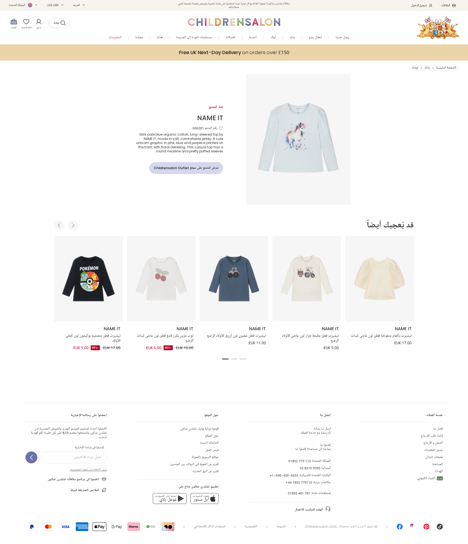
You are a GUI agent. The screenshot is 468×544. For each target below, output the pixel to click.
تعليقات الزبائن (434, 457)
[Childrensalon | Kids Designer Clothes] (438, 27)
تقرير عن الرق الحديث (205, 471)
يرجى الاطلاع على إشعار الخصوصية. (88, 469)
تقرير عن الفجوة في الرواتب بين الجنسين (194, 464)
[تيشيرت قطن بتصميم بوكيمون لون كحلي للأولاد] (88, 279)
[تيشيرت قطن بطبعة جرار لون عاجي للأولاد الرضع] (306, 279)
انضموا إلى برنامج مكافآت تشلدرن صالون (73, 479)
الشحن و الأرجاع (433, 443)
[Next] (73, 225)
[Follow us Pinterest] (427, 528)
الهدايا (439, 471)
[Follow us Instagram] (413, 528)
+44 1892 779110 (298, 482)
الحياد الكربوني (429, 478)
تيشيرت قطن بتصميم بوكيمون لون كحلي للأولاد (93, 338)
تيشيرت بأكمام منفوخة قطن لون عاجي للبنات (381, 335)
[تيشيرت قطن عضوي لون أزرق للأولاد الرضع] (234, 279)
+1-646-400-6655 (283, 475)
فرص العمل (212, 450)
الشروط (281, 526)
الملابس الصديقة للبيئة (84, 490)
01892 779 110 (299, 461)
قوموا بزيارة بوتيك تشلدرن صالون (199, 429)
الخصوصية (251, 526)
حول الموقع (212, 436)
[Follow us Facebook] (400, 528)
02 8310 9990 (310, 468)
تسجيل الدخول (419, 5)
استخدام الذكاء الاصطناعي (209, 526)
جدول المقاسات (433, 450)
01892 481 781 (299, 493)
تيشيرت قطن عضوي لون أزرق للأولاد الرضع (236, 335)
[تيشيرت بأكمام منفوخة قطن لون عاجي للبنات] (379, 279)
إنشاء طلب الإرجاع (432, 436)
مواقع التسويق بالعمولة (205, 457)
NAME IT (210, 117)
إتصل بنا (438, 429)
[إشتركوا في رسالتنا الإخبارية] (31, 457)
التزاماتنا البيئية (209, 443)
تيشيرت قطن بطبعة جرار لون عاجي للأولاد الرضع (310, 338)
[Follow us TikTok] (440, 528)
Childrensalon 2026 (321, 526)
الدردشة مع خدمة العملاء (316, 431)
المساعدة (437, 464)
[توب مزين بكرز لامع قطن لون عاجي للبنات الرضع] (161, 279)
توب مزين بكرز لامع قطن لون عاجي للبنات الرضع (165, 338)
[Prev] (59, 225)
